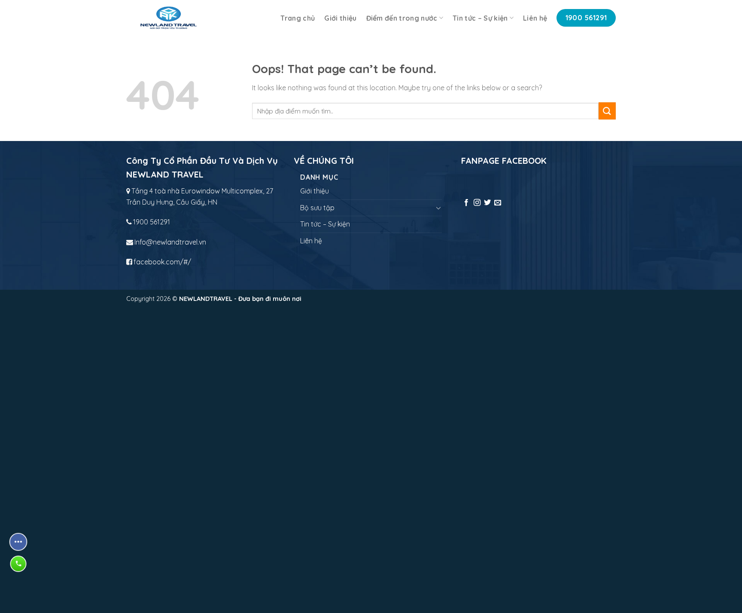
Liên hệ (535, 18)
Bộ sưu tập (317, 207)
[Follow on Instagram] (477, 203)
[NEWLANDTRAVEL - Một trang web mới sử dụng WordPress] (168, 17)
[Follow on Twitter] (487, 203)
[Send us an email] (497, 203)
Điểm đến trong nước (402, 18)
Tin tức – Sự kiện (480, 18)
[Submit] (607, 110)
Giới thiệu (340, 18)
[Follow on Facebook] (466, 203)
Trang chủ (297, 18)
